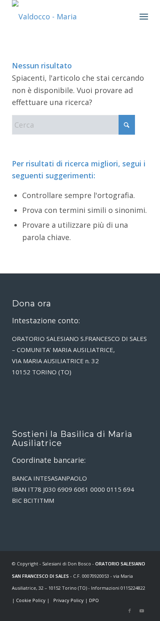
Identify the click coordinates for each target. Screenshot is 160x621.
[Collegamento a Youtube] (142, 611)
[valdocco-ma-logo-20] (66, 16)
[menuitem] (143, 16)
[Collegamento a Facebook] (129, 611)
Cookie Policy (31, 600)
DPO (94, 600)
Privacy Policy (68, 600)
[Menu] (143, 16)
